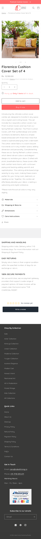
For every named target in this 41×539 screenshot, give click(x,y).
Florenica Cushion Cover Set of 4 (19, 13)
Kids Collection (10, 393)
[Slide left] (15, 62)
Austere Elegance (11, 363)
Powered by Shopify (26, 535)
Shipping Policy (10, 442)
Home (4, 13)
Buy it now (20, 107)
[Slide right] (25, 62)
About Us (7, 417)
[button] (2, 7)
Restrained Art (9, 378)
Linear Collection (10, 349)
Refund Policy (9, 432)
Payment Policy (10, 437)
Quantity (5, 83)
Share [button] (6, 222)
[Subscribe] (34, 516)
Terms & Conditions (11, 447)
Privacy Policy (9, 427)
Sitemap (7, 422)
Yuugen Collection (11, 359)
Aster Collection (10, 339)
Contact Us (8, 456)
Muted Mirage (9, 388)
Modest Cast (9, 368)
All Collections (9, 398)
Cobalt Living (17, 535)
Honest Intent (9, 373)
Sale (6, 334)
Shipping (12, 79)
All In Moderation (10, 383)
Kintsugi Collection (11, 344)
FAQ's (6, 452)
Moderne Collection (11, 354)
